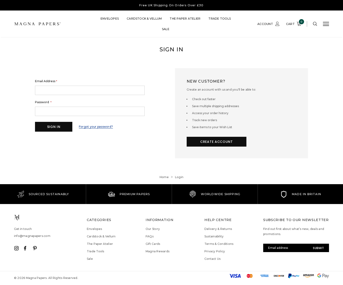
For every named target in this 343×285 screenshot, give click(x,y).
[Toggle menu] (326, 24)
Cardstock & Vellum (144, 18)
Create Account (216, 141)
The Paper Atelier (185, 18)
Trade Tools (219, 18)
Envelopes (110, 18)
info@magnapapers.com (32, 236)
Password (43, 102)
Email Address (46, 81)
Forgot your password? (96, 126)
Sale (165, 29)
